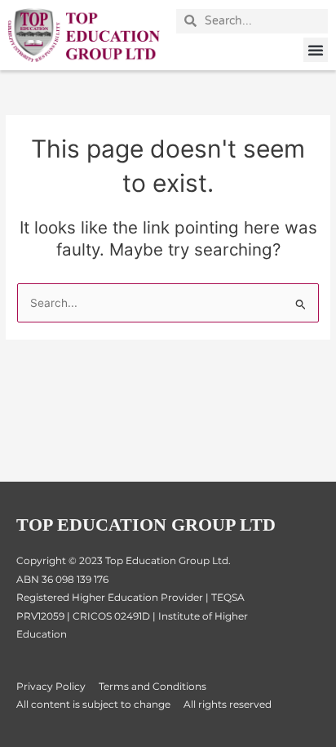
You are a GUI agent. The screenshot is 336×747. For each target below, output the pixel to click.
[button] (315, 50)
